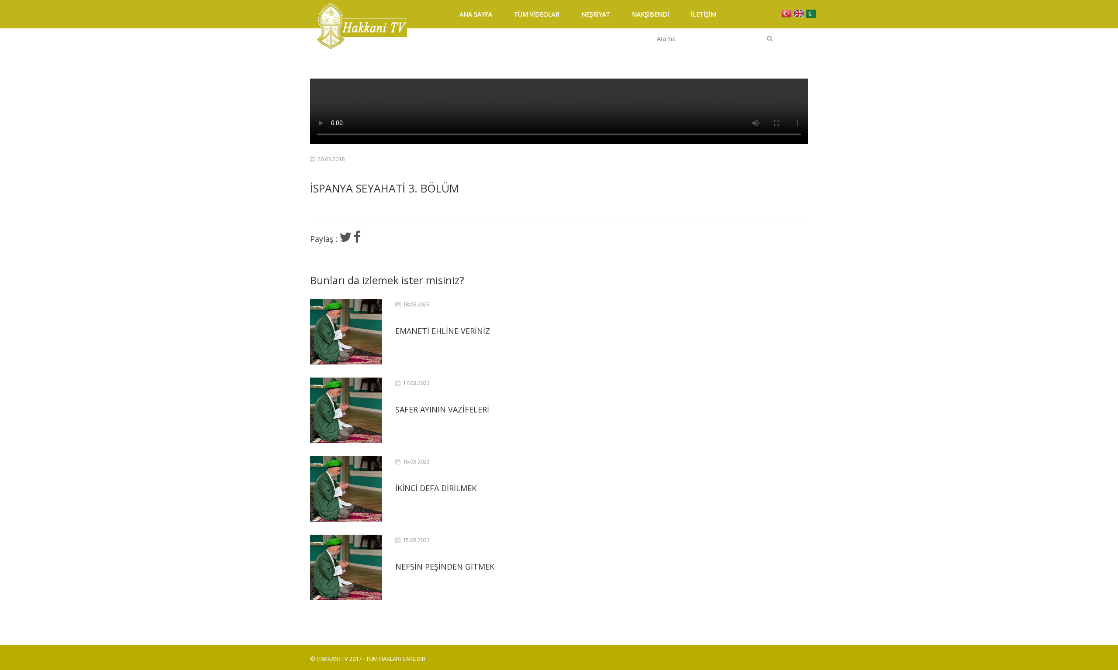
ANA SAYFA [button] (475, 14)
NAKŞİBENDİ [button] (650, 14)
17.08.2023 (416, 383)
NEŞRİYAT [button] (595, 14)
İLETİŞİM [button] (703, 14)
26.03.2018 (331, 159)
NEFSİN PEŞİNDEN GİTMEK (444, 566)
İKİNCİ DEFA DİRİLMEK (435, 488)
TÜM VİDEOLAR (536, 14)
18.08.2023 (416, 304)
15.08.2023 (416, 540)
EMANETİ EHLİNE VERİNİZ (442, 331)
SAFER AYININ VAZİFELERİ (442, 409)
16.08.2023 (416, 461)
